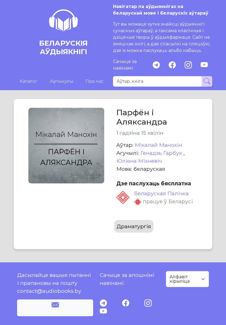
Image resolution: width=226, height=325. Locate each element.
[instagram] (188, 65)
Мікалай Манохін (158, 145)
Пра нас (94, 81)
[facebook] (172, 65)
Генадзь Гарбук (162, 153)
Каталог (28, 81)
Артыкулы (61, 81)
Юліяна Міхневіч (139, 161)
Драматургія (134, 226)
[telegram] (156, 65)
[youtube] (204, 65)
